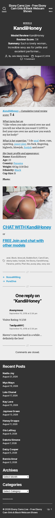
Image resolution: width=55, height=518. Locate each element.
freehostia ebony (5, 498)
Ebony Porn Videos (10, 498)
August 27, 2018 (42, 56)
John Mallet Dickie (20, 56)
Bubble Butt (31, 258)
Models (27, 23)
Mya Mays (8, 382)
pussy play (20, 144)
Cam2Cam (43, 258)
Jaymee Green (11, 411)
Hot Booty (31, 260)
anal (36, 140)
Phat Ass (26, 264)
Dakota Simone (11, 439)
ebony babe (11, 260)
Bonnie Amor (10, 459)
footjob (28, 147)
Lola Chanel (9, 392)
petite (18, 264)
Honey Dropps (11, 420)
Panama (18, 163)
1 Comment (29, 59)
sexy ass (46, 264)
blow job (21, 258)
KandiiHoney (11, 111)
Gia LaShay (9, 430)
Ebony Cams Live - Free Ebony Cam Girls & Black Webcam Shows (27, 8)
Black (18, 170)
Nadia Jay (8, 373)
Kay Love (8, 401)
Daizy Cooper (10, 449)
